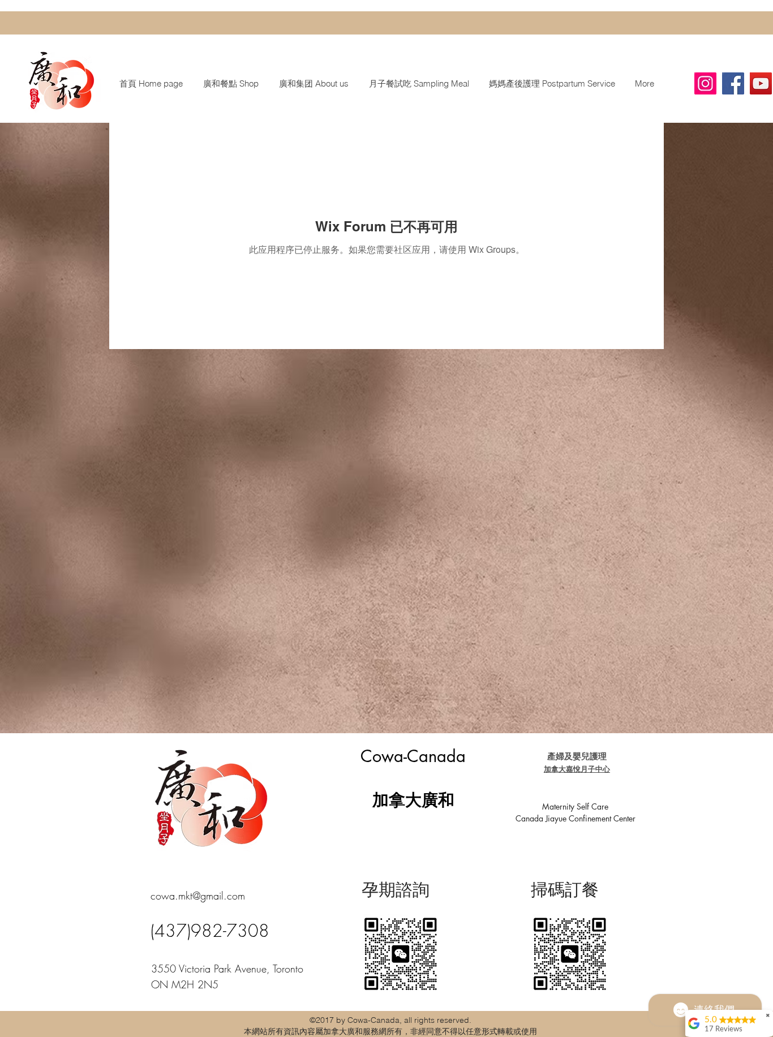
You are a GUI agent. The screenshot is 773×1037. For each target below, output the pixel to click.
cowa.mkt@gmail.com (198, 895)
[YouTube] (761, 83)
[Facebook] (733, 83)
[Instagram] (705, 83)
